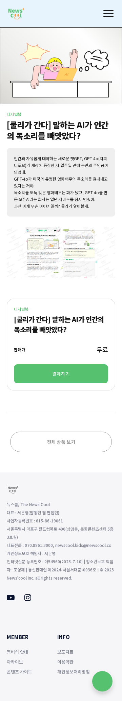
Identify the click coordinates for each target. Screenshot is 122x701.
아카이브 (15, 662)
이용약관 (65, 662)
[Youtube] (11, 598)
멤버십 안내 (17, 652)
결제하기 (61, 373)
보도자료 (65, 652)
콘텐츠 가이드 (19, 671)
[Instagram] (27, 599)
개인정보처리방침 (73, 671)
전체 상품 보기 (61, 441)
